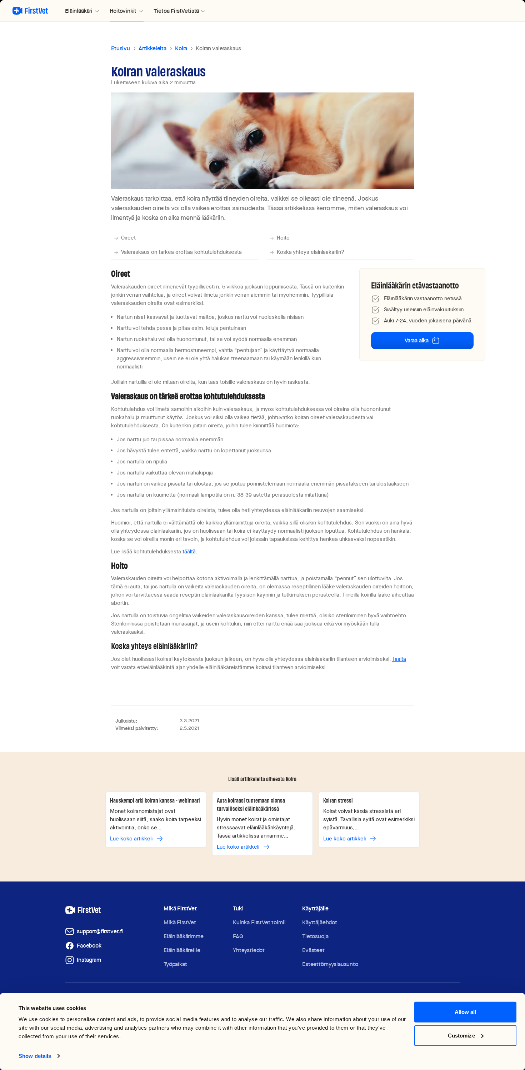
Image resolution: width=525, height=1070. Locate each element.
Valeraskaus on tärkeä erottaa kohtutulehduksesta (181, 252)
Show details (35, 1056)
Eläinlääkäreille (182, 950)
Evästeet (313, 950)
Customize (461, 1035)
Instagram (89, 960)
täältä (189, 551)
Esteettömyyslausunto (330, 964)
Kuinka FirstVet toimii (259, 922)
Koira (181, 48)
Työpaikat (175, 964)
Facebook (89, 945)
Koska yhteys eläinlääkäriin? (310, 252)
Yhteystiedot (249, 950)
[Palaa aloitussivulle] (30, 10)
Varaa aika (417, 340)
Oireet (128, 237)
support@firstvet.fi (100, 931)
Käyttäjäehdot (319, 922)
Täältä (399, 659)
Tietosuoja (315, 936)
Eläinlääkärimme (184, 936)
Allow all (465, 1012)
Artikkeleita (152, 48)
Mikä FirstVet (180, 922)
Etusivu (120, 48)
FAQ (238, 936)
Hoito (283, 237)
